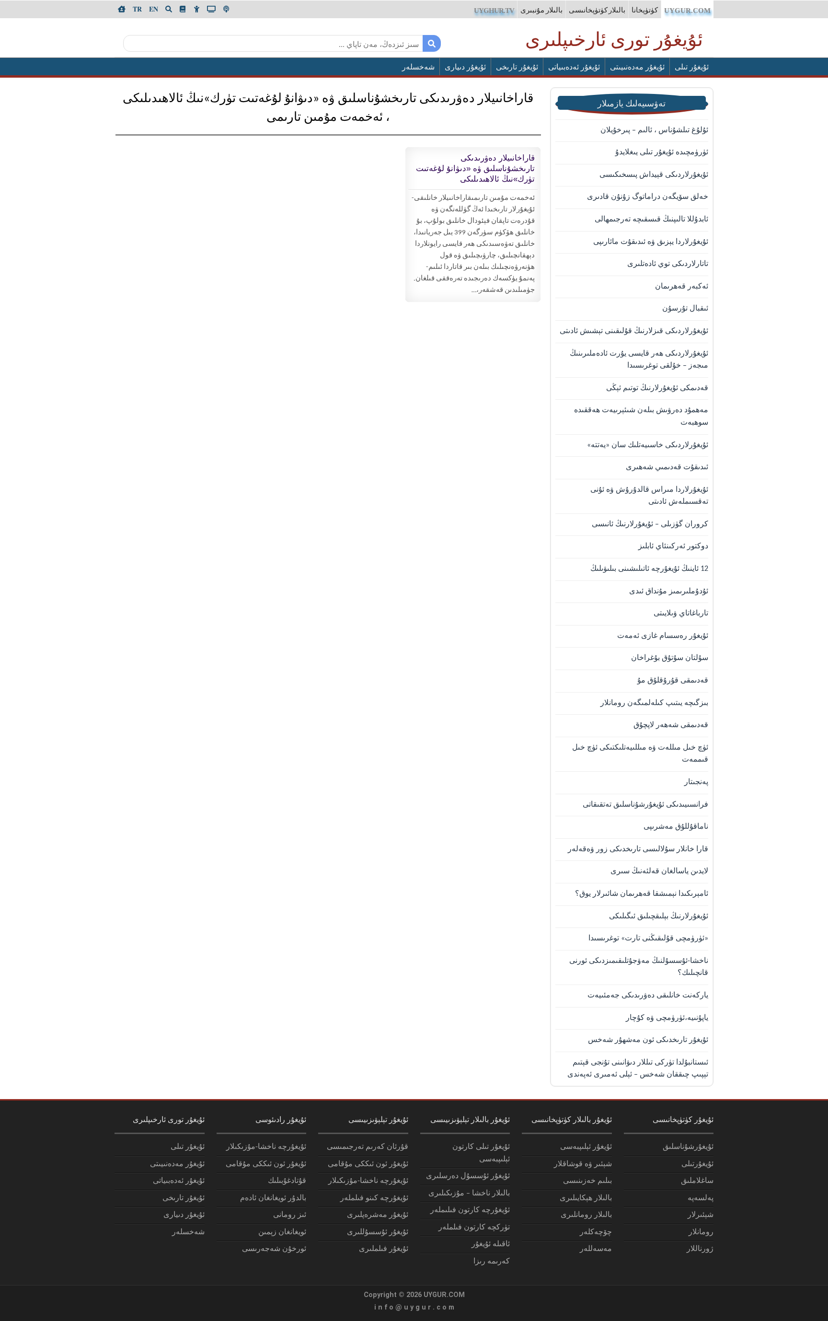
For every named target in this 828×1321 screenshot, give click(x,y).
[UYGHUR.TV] (211, 9)
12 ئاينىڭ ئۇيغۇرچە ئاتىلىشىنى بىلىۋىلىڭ (649, 569)
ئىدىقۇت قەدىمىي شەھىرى (667, 467)
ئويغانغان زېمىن (282, 1232)
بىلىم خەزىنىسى (587, 1181)
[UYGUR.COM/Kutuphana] (182, 9)
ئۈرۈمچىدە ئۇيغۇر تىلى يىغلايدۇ (661, 152)
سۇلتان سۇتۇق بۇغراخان (669, 658)
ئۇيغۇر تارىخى (517, 67)
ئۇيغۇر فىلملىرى (383, 1249)
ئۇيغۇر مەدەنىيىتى (637, 67)
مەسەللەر (596, 1249)
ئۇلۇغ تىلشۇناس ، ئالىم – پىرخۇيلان (654, 130)
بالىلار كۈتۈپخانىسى (597, 10)
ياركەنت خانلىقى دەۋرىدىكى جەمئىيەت (647, 995)
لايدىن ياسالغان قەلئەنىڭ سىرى (659, 871)
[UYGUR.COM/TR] (137, 9)
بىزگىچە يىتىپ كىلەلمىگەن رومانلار (654, 703)
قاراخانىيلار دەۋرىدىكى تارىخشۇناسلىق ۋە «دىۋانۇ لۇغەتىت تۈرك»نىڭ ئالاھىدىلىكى (475, 168)
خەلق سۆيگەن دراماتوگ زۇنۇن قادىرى (647, 197)
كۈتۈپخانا (645, 10)
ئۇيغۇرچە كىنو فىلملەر (374, 1198)
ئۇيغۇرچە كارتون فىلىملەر (470, 1210)
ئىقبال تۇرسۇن (685, 309)
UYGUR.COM (687, 10)
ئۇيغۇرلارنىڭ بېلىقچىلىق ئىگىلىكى (658, 916)
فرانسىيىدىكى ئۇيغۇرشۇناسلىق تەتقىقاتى (645, 805)
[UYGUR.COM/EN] (154, 9)
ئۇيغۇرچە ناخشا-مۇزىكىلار (368, 1181)
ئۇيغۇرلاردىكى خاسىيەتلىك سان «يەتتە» (647, 445)
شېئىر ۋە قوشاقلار (583, 1164)
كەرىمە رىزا (491, 1261)
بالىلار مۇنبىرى (541, 10)
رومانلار (701, 1232)
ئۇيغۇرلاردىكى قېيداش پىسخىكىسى (653, 175)
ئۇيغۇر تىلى (692, 67)
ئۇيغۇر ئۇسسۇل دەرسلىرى (468, 1176)
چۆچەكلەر (596, 1232)
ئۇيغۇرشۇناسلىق (688, 1147)
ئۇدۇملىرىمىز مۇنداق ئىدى (668, 591)
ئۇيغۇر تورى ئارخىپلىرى (614, 41)
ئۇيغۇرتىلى (697, 1164)
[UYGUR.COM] (121, 9)
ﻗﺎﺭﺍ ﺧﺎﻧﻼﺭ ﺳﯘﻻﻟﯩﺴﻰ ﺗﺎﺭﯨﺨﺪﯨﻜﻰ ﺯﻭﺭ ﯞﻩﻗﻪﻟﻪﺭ (638, 849)
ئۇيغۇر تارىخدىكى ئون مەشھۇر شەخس (648, 1040)
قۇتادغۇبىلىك (287, 1181)
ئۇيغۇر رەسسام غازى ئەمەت (662, 636)
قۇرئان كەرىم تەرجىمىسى (367, 1147)
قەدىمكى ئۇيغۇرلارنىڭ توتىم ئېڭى (657, 388)
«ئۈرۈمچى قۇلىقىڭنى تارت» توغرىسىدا (648, 938)
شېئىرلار (700, 1215)
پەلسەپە (700, 1198)
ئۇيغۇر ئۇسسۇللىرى (377, 1232)
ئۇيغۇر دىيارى (465, 67)
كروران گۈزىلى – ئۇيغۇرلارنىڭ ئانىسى (650, 524)
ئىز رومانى (289, 1215)
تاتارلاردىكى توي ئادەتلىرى (667, 264)
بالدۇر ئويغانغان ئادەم (273, 1198)
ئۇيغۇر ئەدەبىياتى (574, 67)
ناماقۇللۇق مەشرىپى (676, 827)
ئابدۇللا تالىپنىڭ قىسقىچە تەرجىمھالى (651, 219)
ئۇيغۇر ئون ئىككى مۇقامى (368, 1164)
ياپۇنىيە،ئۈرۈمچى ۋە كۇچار (667, 1018)
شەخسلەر (418, 67)
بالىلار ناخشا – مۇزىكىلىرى (469, 1193)
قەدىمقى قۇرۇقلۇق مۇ (672, 680)
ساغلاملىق (697, 1181)
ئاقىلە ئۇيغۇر (491, 1244)
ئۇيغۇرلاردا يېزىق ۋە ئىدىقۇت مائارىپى (650, 242)
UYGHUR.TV (494, 10)
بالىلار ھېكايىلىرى (586, 1198)
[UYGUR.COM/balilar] (196, 9)
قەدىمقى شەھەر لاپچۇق (670, 725)
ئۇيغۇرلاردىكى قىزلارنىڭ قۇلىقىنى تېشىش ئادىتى (634, 331)
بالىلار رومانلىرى (586, 1215)
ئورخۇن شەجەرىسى (274, 1249)
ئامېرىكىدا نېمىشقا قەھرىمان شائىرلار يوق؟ (641, 894)
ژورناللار (700, 1249)
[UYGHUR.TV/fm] (226, 9)
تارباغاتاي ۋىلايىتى (681, 613)
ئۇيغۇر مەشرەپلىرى (377, 1215)
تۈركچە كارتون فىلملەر (474, 1227)
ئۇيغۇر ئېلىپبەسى (586, 1147)
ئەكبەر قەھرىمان (681, 286)
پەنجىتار (696, 782)
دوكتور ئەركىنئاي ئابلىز (673, 546)
